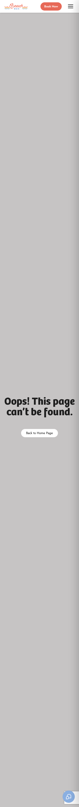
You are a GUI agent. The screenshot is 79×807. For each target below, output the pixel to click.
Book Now (51, 6)
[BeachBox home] (16, 6)
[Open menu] (71, 6)
